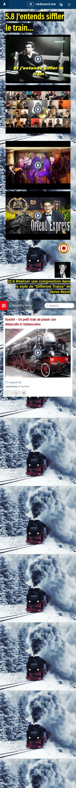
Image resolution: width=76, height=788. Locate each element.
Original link (15, 382)
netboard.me (46, 4)
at (17, 386)
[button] (61, 4)
